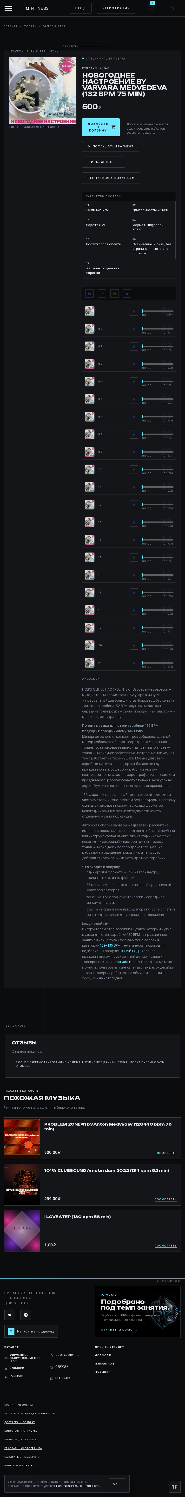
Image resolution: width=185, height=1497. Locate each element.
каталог (11, 1347)
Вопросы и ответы (18, 1465)
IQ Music (16, 1376)
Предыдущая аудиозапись (89, 293)
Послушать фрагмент (113, 146)
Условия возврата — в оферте (146, 130)
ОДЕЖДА (61, 1366)
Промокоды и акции (20, 1439)
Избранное (104, 1363)
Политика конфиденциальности (29, 1413)
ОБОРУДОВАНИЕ (67, 1355)
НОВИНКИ (17, 1368)
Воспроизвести (102, 293)
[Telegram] (25, 1315)
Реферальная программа (23, 1448)
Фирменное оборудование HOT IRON (25, 1358)
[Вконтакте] (9, 1315)
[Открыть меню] (8, 8)
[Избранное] (151, 8)
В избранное (101, 162)
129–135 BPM (110, 945)
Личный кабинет (109, 1347)
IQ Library (63, 1378)
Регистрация (116, 8)
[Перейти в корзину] (171, 8)
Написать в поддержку (21, 1456)
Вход (80, 8)
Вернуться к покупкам (111, 178)
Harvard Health (128, 961)
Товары (30, 26)
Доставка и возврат (19, 1422)
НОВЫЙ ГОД (129, 951)
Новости (103, 1355)
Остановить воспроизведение (127, 293)
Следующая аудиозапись (114, 293)
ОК (115, 1483)
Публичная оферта (18, 1404)
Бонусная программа (20, 1430)
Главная (11, 26)
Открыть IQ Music (119, 1329)
